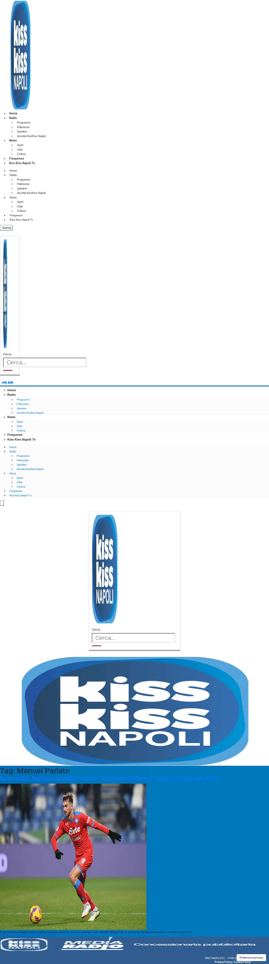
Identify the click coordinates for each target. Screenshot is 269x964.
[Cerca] (7, 370)
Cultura (21, 153)
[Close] (10, 374)
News (13, 140)
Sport (20, 145)
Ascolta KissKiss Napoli (31, 136)
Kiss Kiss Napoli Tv (22, 163)
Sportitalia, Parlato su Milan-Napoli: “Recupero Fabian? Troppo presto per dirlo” (109, 778)
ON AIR (7, 382)
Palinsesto (23, 127)
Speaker (22, 131)
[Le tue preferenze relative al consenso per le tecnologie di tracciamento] (251, 957)
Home (13, 113)
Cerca (7, 354)
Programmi (23, 122)
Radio (13, 118)
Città (20, 149)
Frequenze (16, 158)
